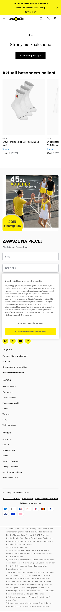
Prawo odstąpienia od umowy (15, 356)
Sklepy (5, 456)
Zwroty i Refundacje (11, 467)
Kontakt (6, 445)
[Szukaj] (41, 18)
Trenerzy (6, 414)
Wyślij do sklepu (9, 425)
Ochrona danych (13, 315)
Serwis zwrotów (9, 398)
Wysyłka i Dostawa (10, 461)
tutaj (13, 312)
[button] (4, 18)
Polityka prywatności (11, 498)
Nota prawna (27, 498)
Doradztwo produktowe (12, 472)
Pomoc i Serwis (9, 387)
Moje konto (7, 439)
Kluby (5, 419)
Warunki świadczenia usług (46, 498)
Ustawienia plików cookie (13, 372)
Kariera (5, 408)
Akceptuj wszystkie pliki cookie (30, 331)
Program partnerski (11, 403)
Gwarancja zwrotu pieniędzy (15, 367)
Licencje (6, 361)
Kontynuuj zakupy (30, 55)
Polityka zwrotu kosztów (30, 503)
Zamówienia (8, 392)
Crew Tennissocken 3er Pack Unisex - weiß (21, 143)
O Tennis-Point (9, 450)
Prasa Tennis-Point (10, 478)
